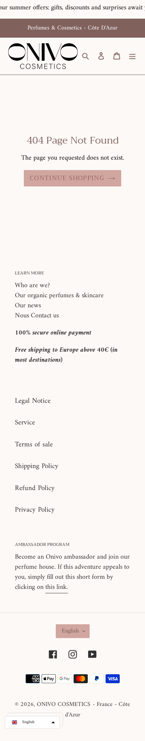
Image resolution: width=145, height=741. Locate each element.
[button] (32, 722)
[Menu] (132, 56)
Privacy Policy (35, 510)
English (70, 631)
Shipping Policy (36, 466)
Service (25, 423)
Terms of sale (34, 445)
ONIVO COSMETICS (63, 704)
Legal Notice (33, 401)
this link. (56, 587)
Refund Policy (35, 488)
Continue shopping (67, 178)
